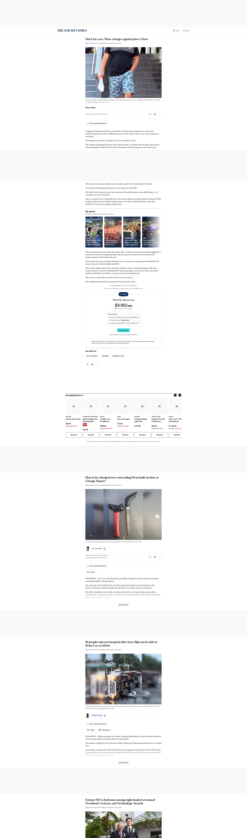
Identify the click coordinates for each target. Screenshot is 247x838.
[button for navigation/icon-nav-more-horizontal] (160, 114)
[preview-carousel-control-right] (158, 232)
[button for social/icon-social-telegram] (150, 114)
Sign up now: (89, 43)
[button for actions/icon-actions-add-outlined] (104, 549)
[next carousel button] (157, 516)
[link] (72, 30)
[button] (176, 30)
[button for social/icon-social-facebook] (155, 114)
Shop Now (74, 435)
